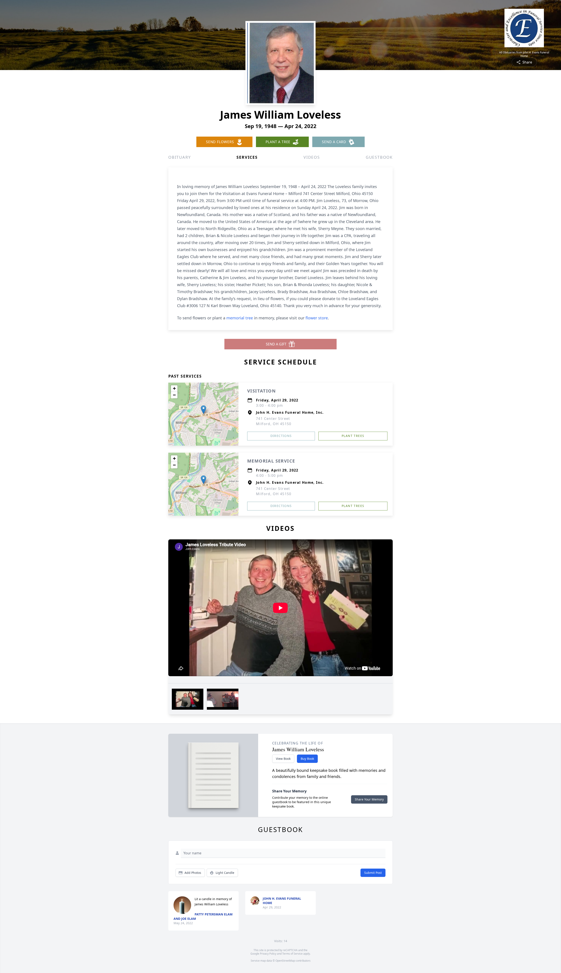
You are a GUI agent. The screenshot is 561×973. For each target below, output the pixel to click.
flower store (316, 317)
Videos (312, 157)
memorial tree (239, 317)
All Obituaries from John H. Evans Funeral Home (524, 54)
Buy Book (307, 759)
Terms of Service (292, 953)
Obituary (179, 157)
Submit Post (373, 873)
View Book (283, 759)
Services (246, 157)
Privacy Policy (268, 953)
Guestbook (379, 157)
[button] (203, 409)
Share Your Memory (369, 799)
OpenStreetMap (285, 960)
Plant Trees (353, 436)
